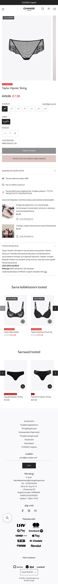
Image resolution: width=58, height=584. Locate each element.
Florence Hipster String (41, 397)
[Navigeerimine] (3, 9)
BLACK (6, 121)
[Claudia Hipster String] (15, 375)
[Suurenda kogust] (15, 133)
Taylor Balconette (11, 332)
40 (25, 109)
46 (45, 109)
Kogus (5, 128)
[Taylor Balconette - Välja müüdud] (15, 321)
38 (18, 109)
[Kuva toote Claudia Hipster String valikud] (23, 386)
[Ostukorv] (55, 9)
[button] (2, 308)
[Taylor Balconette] (15, 310)
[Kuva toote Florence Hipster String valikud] (50, 386)
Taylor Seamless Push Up (41, 332)
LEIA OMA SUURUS (10, 266)
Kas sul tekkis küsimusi (15, 185)
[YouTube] (35, 511)
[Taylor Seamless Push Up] (42, 310)
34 (5, 109)
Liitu (29, 465)
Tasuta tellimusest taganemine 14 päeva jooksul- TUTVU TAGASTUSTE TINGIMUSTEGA (29, 192)
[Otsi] (43, 9)
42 (32, 109)
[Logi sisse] (49, 9)
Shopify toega (29, 580)
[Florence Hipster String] (42, 375)
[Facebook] (23, 511)
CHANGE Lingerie (29, 2)
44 (38, 109)
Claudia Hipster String (13, 397)
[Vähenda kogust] (5, 133)
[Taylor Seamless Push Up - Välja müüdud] (42, 321)
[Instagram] (29, 511)
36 (11, 109)
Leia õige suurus (49, 104)
